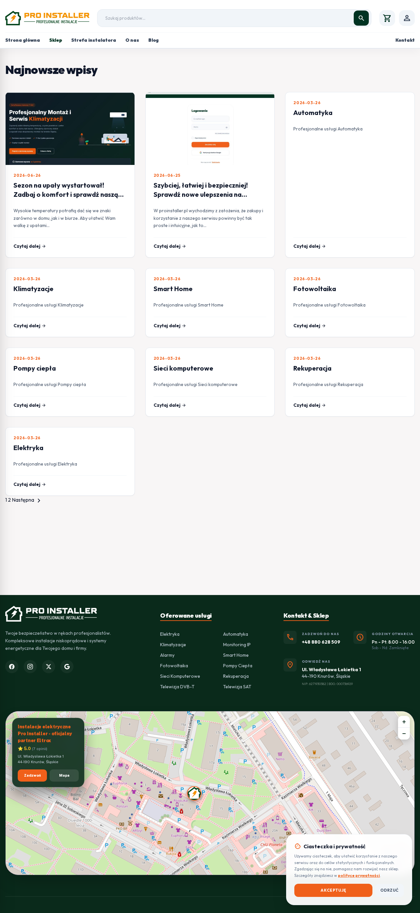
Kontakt (405, 40)
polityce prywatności (359, 875)
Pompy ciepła (34, 368)
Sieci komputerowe (183, 368)
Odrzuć (389, 890)
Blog (153, 40)
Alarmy (167, 655)
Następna (27, 499)
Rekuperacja (312, 368)
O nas (132, 40)
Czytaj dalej (29, 246)
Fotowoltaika (314, 289)
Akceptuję (333, 890)
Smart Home (173, 289)
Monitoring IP (237, 645)
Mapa (64, 776)
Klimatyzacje (33, 289)
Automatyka (312, 112)
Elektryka (28, 448)
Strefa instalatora (93, 40)
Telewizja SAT (237, 687)
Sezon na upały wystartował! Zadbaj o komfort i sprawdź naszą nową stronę (65, 194)
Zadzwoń (32, 776)
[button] (194, 793)
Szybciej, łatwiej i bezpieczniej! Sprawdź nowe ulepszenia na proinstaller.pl (201, 194)
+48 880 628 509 (321, 642)
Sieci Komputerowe (180, 676)
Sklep (55, 40)
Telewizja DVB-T (177, 687)
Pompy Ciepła (237, 666)
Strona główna (22, 40)
